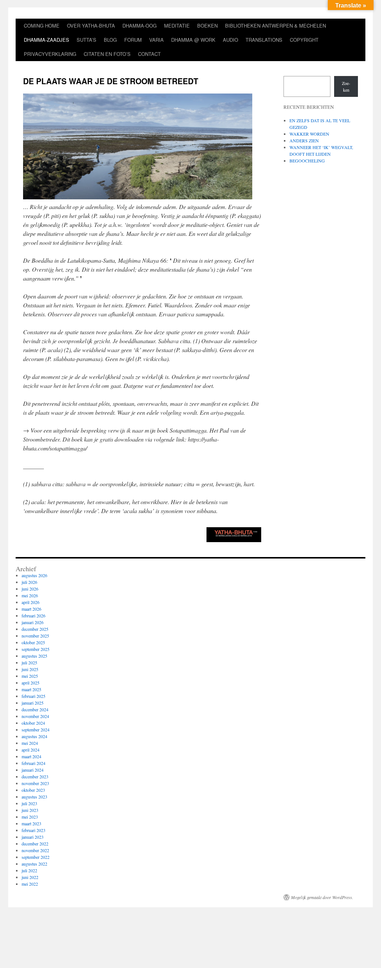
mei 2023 (30, 817)
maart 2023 (31, 823)
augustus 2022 (34, 864)
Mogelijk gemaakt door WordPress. (322, 897)
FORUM (133, 39)
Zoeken (346, 86)
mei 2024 (30, 743)
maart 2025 (31, 689)
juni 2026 (30, 589)
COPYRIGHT (304, 39)
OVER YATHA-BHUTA (91, 25)
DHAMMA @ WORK (193, 39)
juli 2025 (29, 662)
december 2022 (35, 844)
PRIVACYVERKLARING (50, 53)
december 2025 (35, 629)
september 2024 (35, 730)
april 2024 (30, 750)
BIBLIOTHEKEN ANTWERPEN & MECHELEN (275, 25)
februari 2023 (33, 830)
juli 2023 (29, 803)
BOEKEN (207, 25)
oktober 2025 (33, 642)
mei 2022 (30, 884)
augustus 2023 (34, 797)
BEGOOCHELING (307, 161)
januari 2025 (33, 703)
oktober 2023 (33, 790)
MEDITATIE (177, 25)
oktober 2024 (33, 723)
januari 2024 (33, 770)
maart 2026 (31, 609)
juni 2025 (30, 669)
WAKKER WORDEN (309, 134)
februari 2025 (33, 696)
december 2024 (35, 709)
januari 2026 (33, 622)
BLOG (110, 39)
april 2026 (30, 602)
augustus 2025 (34, 656)
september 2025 (35, 649)
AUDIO (230, 39)
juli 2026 (29, 582)
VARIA (156, 39)
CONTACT (149, 53)
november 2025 (35, 636)
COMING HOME (42, 25)
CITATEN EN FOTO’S (107, 53)
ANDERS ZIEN (304, 140)
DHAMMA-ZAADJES (46, 39)
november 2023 (35, 783)
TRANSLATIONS (264, 39)
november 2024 (35, 716)
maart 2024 (31, 756)
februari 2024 (33, 763)
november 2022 (35, 850)
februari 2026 (33, 616)
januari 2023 (33, 837)
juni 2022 (30, 877)
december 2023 (35, 776)
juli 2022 (29, 870)
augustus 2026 (34, 575)
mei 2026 (30, 595)
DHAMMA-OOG (139, 25)
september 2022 (35, 857)
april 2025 (30, 683)
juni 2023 (30, 810)
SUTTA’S (86, 39)
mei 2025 (30, 676)
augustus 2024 (34, 736)
